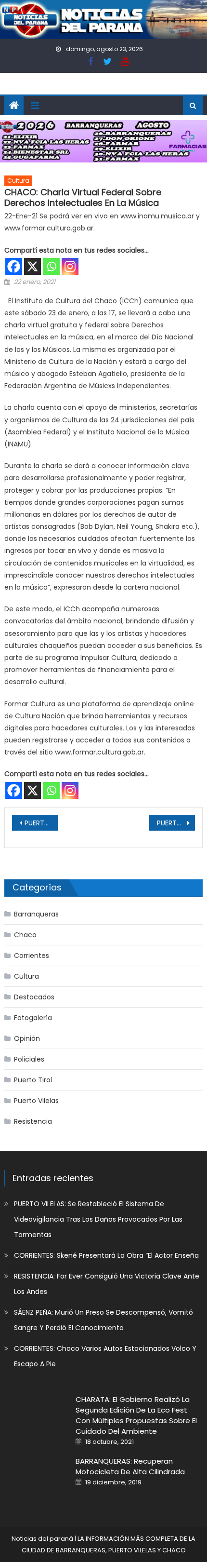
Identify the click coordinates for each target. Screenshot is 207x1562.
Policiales (29, 1059)
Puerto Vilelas (36, 1100)
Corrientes (31, 955)
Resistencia (33, 1121)
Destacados (34, 997)
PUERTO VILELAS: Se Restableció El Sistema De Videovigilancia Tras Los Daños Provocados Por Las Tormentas (98, 1219)
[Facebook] (13, 266)
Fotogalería (33, 1018)
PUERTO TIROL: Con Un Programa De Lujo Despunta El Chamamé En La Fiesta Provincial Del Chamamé (176, 823)
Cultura (18, 180)
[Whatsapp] (51, 266)
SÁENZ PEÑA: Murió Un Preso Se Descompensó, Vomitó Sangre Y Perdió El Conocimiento (103, 1320)
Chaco (25, 935)
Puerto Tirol (33, 1080)
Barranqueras (36, 914)
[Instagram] (70, 266)
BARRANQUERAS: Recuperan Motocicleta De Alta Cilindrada (130, 1466)
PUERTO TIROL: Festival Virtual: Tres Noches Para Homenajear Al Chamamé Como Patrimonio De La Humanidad (41, 823)
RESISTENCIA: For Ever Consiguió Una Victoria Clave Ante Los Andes (106, 1283)
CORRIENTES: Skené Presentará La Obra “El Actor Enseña (106, 1255)
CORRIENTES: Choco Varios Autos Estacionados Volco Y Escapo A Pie (105, 1356)
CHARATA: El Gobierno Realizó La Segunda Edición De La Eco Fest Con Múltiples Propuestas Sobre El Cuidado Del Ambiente (136, 1415)
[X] (32, 266)
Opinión (27, 1038)
